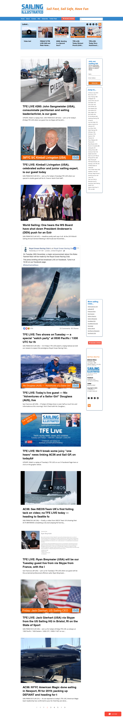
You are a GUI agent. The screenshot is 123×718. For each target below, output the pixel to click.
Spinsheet (90, 326)
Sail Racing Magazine (93, 331)
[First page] (36, 707)
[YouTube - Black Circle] (96, 24)
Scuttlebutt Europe (93, 323)
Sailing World (91, 328)
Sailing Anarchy (92, 316)
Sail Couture (91, 314)
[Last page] (64, 707)
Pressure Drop (92, 311)
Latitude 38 (91, 309)
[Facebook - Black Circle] (87, 24)
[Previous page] (40, 707)
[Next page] (61, 707)
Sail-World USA (92, 333)
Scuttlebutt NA (91, 321)
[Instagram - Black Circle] (90, 24)
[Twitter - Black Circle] (93, 24)
